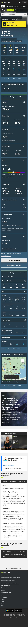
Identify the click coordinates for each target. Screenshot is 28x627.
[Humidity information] (24, 146)
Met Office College (5, 575)
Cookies (3, 599)
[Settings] (20, 2)
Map (16, 10)
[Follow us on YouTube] (7, 614)
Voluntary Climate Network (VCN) (8, 583)
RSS (2, 605)
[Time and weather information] (25, 281)
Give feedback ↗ (10, 6)
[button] (14, 367)
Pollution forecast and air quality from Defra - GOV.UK (12, 229)
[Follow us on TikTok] (14, 614)
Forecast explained (6, 256)
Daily (3, 10)
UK (21, 10)
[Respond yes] (4, 89)
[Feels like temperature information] (24, 116)
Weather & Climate (5, 585)
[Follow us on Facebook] (10, 614)
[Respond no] (8, 89)
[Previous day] (3, 96)
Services (3, 590)
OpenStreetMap (22, 379)
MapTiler (16, 379)
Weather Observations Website (8, 580)
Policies (3, 595)
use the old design (21, 6)
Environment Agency (8, 465)
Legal (2, 601)
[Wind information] (25, 291)
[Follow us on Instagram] (17, 614)
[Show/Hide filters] (25, 276)
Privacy (2, 603)
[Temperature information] (25, 320)
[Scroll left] (21, 58)
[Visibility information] (24, 184)
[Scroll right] (24, 58)
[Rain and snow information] (25, 337)
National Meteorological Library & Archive (10, 577)
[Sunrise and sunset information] (24, 199)
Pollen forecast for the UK (9, 249)
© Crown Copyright (14, 617)
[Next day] (7, 96)
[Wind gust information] (24, 102)
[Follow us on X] (4, 614)
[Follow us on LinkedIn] (20, 614)
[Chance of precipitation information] (24, 129)
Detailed (10, 10)
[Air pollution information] (24, 214)
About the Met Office (6, 592)
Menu (24, 2)
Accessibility (4, 597)
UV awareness (6, 178)
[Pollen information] (24, 236)
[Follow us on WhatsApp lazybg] (23, 614)
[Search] (24, 14)
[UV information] (24, 160)
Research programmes (6, 587)
